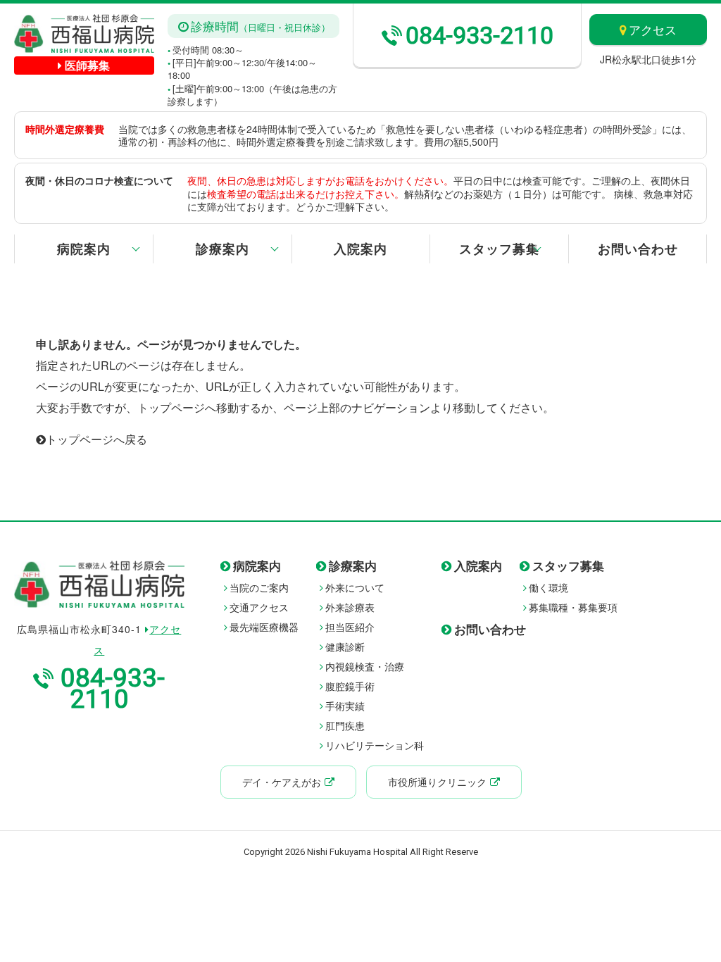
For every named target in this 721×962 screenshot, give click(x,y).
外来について (354, 587)
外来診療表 (350, 607)
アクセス (653, 29)
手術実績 (345, 706)
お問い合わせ (638, 248)
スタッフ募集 (499, 248)
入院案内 (360, 248)
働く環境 (548, 587)
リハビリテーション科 (374, 745)
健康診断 (345, 646)
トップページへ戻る (96, 439)
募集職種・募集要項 (573, 607)
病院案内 (84, 248)
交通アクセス (259, 607)
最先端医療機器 (264, 627)
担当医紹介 (350, 627)
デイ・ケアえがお (281, 782)
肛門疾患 (345, 725)
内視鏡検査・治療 (364, 666)
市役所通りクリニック (437, 782)
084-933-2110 (479, 35)
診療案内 (222, 248)
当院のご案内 (259, 587)
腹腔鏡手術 (350, 686)
